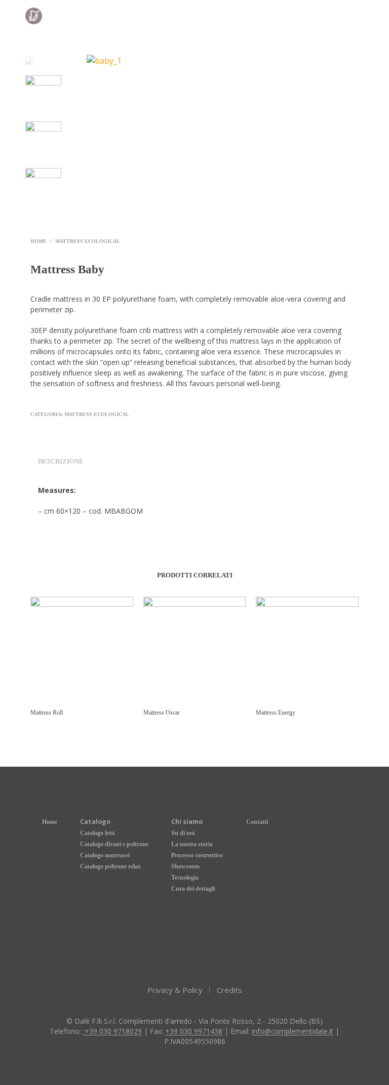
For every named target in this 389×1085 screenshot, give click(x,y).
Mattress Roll (46, 712)
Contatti (257, 821)
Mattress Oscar (161, 712)
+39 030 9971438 (193, 1031)
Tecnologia (185, 877)
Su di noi (182, 833)
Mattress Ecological (87, 241)
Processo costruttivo (197, 855)
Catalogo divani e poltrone (114, 844)
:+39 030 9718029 (112, 1031)
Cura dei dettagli (193, 888)
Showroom (185, 866)
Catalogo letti (97, 833)
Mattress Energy (275, 712)
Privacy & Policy (175, 990)
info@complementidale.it (292, 1031)
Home (38, 241)
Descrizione (61, 461)
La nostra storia (192, 844)
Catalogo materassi (105, 855)
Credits (229, 990)
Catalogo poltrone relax (110, 866)
